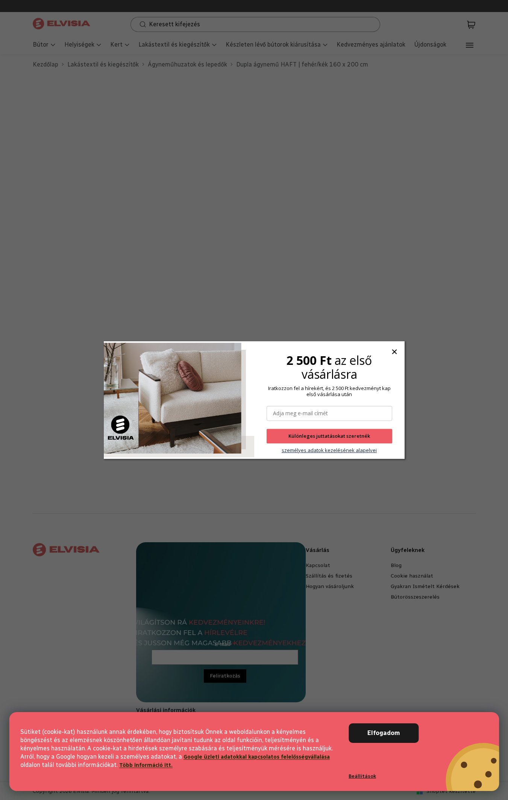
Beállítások (362, 776)
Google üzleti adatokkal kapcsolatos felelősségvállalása (256, 757)
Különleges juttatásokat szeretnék (329, 436)
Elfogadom (383, 732)
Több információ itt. (146, 765)
